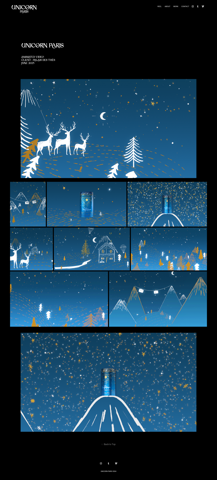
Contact (185, 6)
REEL (159, 6)
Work (175, 6)
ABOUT (167, 6)
